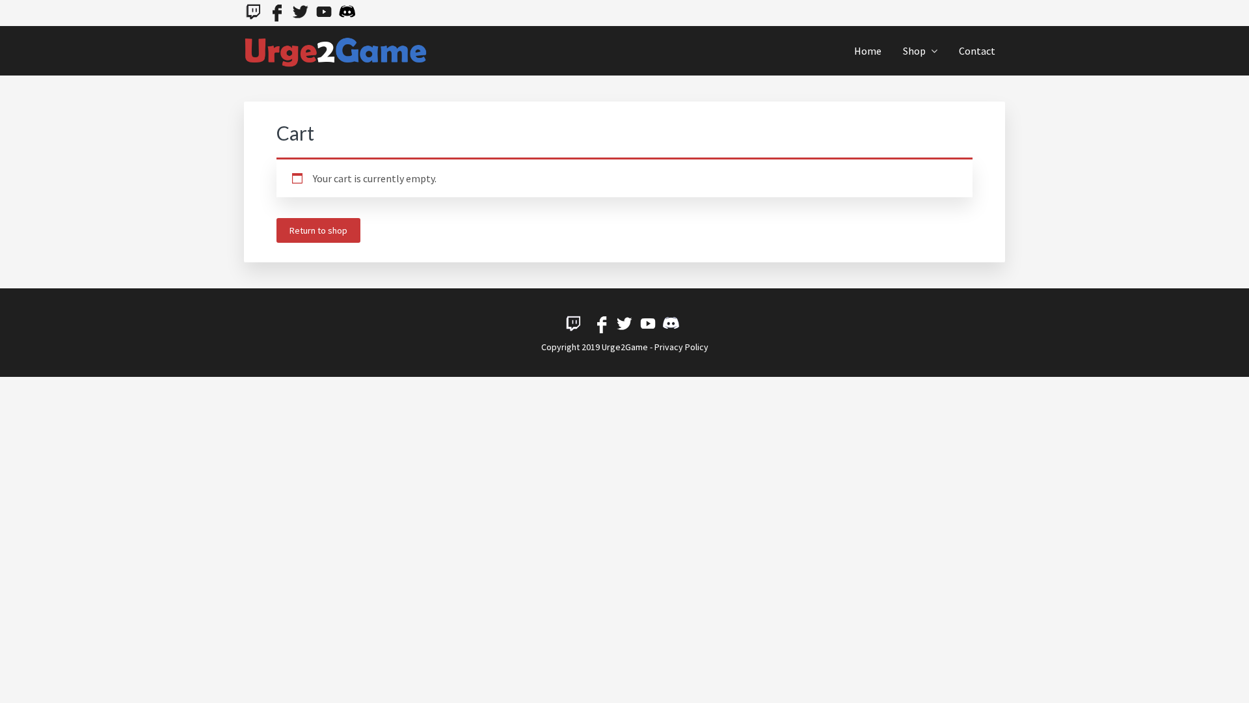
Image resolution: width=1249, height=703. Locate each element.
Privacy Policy (681, 347)
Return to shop (318, 230)
